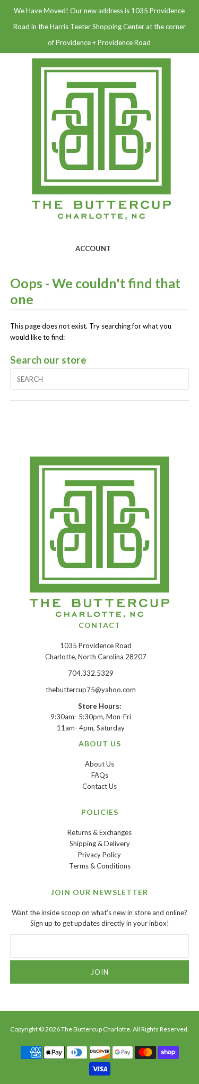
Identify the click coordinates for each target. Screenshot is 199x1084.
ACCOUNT (93, 248)
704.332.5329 (91, 673)
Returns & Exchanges (99, 832)
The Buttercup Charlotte (95, 1029)
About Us (99, 764)
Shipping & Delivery (100, 843)
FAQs (99, 775)
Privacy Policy (99, 854)
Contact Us (99, 786)
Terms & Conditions (100, 866)
